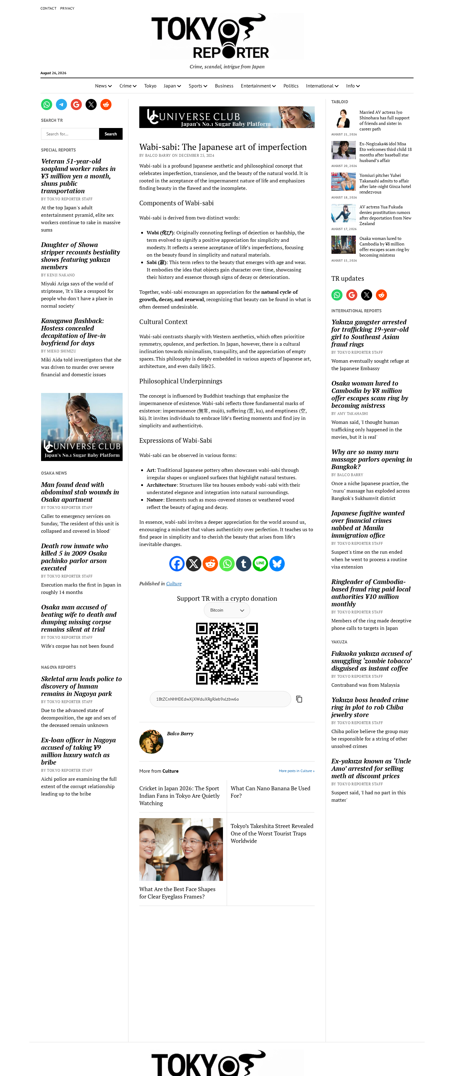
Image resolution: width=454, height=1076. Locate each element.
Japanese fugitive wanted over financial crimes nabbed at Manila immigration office (368, 524)
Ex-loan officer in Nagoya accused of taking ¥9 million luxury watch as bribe (78, 751)
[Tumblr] (243, 563)
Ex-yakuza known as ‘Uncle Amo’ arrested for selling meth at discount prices (371, 768)
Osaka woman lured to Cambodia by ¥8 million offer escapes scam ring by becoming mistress (384, 247)
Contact (48, 8)
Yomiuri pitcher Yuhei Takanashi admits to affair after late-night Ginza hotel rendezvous (385, 184)
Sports (195, 86)
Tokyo (150, 86)
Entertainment (256, 86)
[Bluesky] (277, 563)
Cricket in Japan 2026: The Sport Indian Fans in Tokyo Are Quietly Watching (179, 795)
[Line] (260, 563)
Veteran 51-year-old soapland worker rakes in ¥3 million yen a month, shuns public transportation (78, 175)
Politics (291, 86)
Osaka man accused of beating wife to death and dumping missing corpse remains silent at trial (78, 618)
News (101, 86)
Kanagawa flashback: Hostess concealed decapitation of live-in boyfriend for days (73, 332)
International (320, 86)
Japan (170, 86)
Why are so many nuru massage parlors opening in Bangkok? (371, 459)
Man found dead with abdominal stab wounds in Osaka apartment (80, 492)
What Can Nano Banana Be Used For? (270, 791)
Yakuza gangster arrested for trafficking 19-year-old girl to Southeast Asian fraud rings (370, 333)
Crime (126, 86)
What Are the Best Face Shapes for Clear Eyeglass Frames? (177, 892)
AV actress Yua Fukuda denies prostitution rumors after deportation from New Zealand (385, 215)
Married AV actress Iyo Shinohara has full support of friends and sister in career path (384, 120)
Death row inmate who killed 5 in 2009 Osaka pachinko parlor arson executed (74, 557)
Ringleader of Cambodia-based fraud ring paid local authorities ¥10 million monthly (370, 593)
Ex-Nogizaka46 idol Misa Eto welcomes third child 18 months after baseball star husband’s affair (385, 152)
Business (224, 86)
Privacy (67, 8)
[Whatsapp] (227, 563)
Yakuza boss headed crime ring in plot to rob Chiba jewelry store (370, 707)
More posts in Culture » (297, 770)
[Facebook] (177, 563)
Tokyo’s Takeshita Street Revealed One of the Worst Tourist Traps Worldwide (272, 833)
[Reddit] (210, 563)
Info (350, 86)
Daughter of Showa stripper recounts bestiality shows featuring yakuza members (80, 256)
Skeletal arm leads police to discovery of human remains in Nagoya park (81, 686)
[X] (193, 563)
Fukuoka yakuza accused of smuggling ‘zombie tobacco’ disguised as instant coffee (371, 661)
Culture (174, 583)
